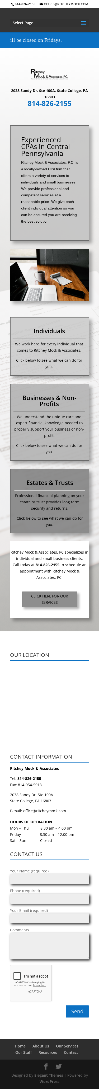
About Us (40, 1046)
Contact (71, 1052)
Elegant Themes (48, 1075)
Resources (48, 1052)
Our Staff (23, 1052)
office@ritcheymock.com (44, 810)
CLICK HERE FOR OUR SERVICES (49, 599)
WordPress (49, 1081)
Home (20, 1046)
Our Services (67, 1046)
